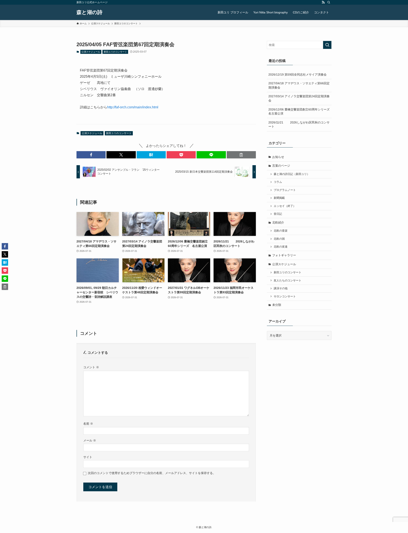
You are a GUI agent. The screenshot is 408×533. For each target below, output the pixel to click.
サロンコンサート (285, 296)
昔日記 (278, 213)
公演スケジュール (90, 51)
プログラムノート (285, 190)
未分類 (276, 305)
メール (89, 440)
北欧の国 (279, 238)
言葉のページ (281, 165)
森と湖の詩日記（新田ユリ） (292, 174)
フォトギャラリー (284, 255)
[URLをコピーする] (241, 154)
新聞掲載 (279, 197)
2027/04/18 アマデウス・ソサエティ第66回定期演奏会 (299, 85)
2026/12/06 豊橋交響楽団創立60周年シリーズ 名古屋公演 (300, 111)
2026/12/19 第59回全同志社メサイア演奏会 (297, 74)
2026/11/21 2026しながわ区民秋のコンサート (299, 124)
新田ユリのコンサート (115, 51)
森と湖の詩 (89, 12)
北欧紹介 (278, 222)
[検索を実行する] (327, 45)
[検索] (329, 2)
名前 (88, 423)
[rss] (323, 2)
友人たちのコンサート (287, 280)
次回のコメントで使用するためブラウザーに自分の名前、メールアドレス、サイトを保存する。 (152, 473)
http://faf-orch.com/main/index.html (132, 107)
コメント (91, 367)
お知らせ (278, 157)
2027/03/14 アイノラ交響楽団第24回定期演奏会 (299, 98)
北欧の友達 (281, 246)
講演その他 (281, 288)
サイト (87, 457)
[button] (91, 154)
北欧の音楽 (281, 230)
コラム (278, 182)
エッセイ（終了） (285, 206)
